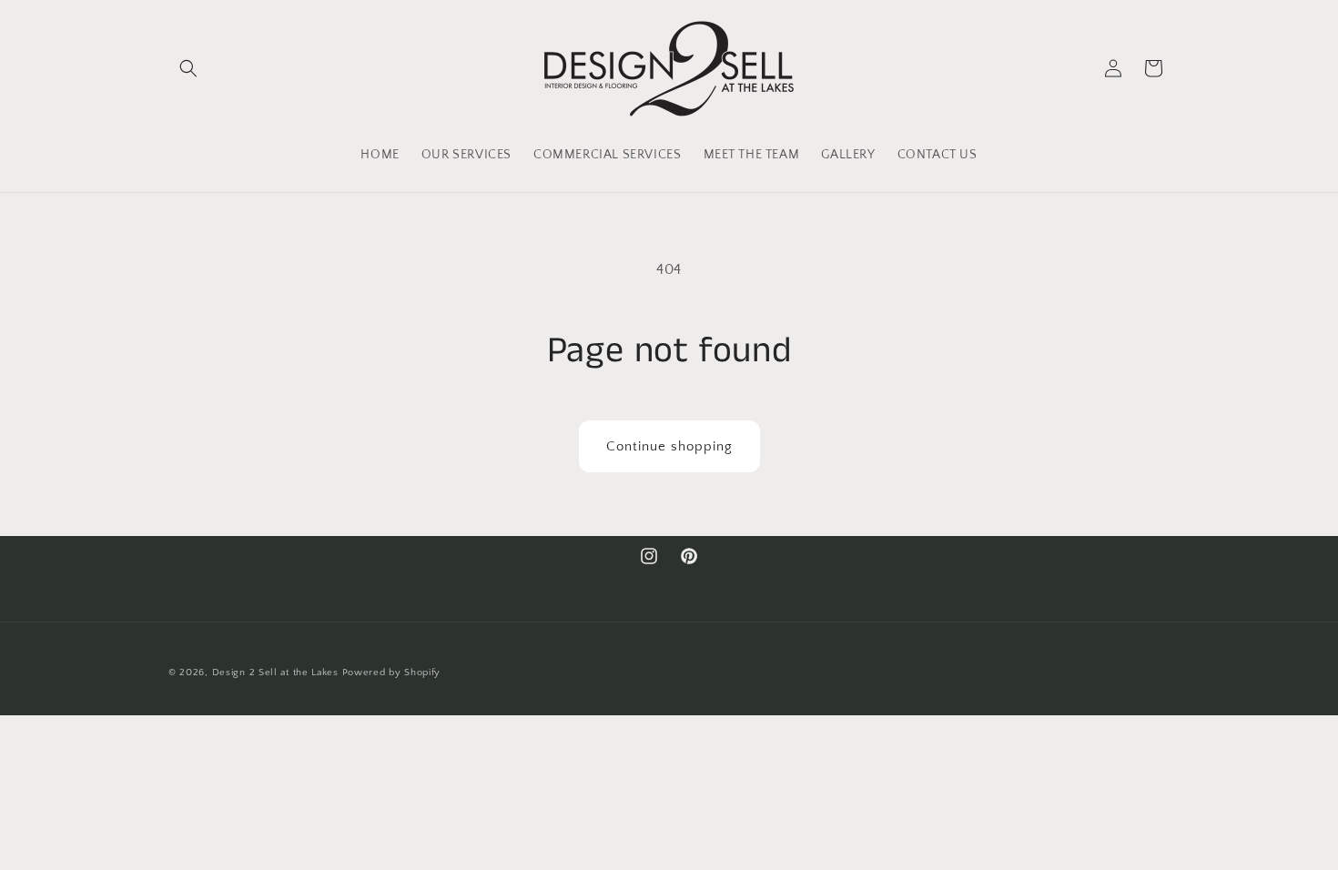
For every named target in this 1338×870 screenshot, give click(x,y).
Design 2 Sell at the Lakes (275, 672)
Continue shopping (669, 446)
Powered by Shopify (391, 672)
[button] (188, 68)
